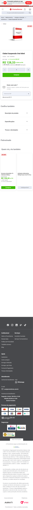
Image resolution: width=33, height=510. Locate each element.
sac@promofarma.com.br (11, 389)
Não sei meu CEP (6, 97)
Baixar (28, 2)
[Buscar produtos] (30, 13)
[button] (16, 113)
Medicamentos (9, 17)
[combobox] (16, 13)
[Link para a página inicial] (2, 17)
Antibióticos (4, 19)
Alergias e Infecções (19, 17)
